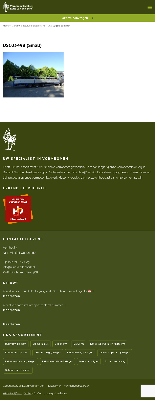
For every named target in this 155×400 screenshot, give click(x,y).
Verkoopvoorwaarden (77, 385)
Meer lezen (11, 296)
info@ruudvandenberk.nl (19, 267)
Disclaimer (54, 385)
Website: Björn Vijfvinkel (17, 393)
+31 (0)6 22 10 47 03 (16, 262)
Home (6, 25)
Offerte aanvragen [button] (75, 18)
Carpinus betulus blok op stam (28, 25)
